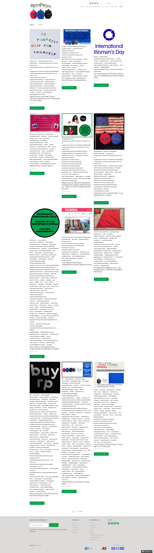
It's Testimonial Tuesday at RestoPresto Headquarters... (74, 79)
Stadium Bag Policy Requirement (102, 250)
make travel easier (34, 290)
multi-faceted (41, 441)
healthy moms (97, 393)
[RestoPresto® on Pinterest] (97, 3)
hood (104, 234)
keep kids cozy (65, 423)
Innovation (110, 234)
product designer (66, 450)
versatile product (81, 69)
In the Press (93, 525)
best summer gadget (35, 405)
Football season (66, 418)
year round (64, 479)
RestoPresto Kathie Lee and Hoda (70, 249)
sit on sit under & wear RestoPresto (39, 148)
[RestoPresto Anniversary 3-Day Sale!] (77, 377)
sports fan (50, 317)
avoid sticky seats (114, 231)
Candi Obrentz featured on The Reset (48, 63)
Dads (95, 391)
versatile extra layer (35, 338)
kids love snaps (105, 400)
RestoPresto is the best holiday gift (71, 165)
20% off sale (33, 240)
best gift (106, 151)
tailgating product (34, 334)
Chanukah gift (33, 259)
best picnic (44, 136)
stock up (32, 323)
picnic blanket (43, 309)
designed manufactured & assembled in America (74, 151)
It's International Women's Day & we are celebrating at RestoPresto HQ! (109, 76)
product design (84, 448)
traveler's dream (66, 67)
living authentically (50, 79)
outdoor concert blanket (43, 301)
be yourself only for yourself (45, 61)
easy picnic (44, 426)
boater (31, 252)
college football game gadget (37, 261)
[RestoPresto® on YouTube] (95, 3)
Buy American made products (48, 254)
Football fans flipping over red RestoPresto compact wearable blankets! (108, 270)
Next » (81, 511)
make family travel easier (36, 288)
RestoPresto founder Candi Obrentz (47, 88)
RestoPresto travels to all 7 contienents (72, 59)
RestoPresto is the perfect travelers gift (72, 54)
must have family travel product (38, 296)
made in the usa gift (35, 439)
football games (98, 234)
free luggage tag (34, 140)
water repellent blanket (68, 71)
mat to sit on (44, 290)
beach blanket (49, 242)
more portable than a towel (77, 429)
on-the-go (80, 433)
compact (45, 413)
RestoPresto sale (42, 146)
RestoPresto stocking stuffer (80, 172)
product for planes (66, 48)
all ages (64, 46)
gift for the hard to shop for (116, 165)
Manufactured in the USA (100, 176)
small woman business (116, 60)
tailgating (116, 252)
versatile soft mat (46, 338)
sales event (33, 462)
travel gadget (48, 155)
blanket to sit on (52, 407)
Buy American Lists (35, 254)
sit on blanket (33, 466)
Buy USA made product (36, 413)
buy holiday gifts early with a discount (39, 256)
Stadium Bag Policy (112, 248)
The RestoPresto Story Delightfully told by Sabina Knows (77, 264)
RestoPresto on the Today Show (70, 252)
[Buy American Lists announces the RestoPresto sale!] (45, 393)
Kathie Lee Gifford (83, 239)
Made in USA (108, 174)
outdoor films (54, 303)
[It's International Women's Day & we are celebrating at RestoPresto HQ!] (109, 54)
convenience (84, 402)
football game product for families (71, 416)
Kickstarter (74, 423)
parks (68, 444)
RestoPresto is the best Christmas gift (71, 163)
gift (57, 269)
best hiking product (35, 248)
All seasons (102, 389)
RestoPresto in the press (50, 90)
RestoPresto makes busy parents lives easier (73, 170)
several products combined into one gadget (105, 186)
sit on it (85, 59)
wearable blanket (47, 92)
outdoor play (42, 305)
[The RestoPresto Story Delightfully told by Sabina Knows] (77, 235)
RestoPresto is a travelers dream (70, 52)
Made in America (34, 437)
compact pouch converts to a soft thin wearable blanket (44, 71)
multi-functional (49, 81)
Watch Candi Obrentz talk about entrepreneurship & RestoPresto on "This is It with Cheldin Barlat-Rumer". (76, 186)
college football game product (37, 263)
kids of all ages (34, 286)
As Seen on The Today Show (37, 134)
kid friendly (48, 284)
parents (52, 144)
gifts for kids (118, 172)
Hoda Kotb (74, 239)
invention (118, 58)
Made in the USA (44, 437)
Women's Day (97, 71)
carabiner (118, 389)
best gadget (52, 244)
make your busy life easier (36, 142)
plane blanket (38, 311)
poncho (96, 238)
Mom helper (97, 404)
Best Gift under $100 (99, 153)
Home (82, 6)
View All (40, 24)
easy (89, 410)
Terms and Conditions (95, 537)
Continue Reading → (37, 108)
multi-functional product (36, 85)
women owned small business (69, 180)
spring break (50, 151)
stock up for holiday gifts (36, 326)
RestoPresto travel (66, 57)
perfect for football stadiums (113, 236)
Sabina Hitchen (66, 254)
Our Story (92, 523)
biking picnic (37, 407)
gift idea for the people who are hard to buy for (106, 170)
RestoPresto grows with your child (103, 421)
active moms (36, 395)
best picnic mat (34, 138)
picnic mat (51, 309)
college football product (68, 397)
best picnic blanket (53, 136)
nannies (46, 144)
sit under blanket (53, 468)
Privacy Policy (93, 539)
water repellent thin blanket (82, 71)
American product (44, 397)
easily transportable (35, 426)
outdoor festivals (44, 303)
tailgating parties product (47, 332)
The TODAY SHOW (84, 254)
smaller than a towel (35, 151)
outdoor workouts (34, 445)
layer (48, 286)
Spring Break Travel (35, 153)
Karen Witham (112, 396)
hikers (46, 282)
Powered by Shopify (119, 545)
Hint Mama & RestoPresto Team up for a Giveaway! (108, 445)
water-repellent (66, 73)
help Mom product (107, 393)
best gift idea (112, 151)
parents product (34, 309)
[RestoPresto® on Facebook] (93, 3)
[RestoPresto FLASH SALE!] (45, 132)
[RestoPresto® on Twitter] (90, 3)
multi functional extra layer (37, 81)
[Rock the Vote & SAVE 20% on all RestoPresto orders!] (109, 149)
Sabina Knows (74, 254)
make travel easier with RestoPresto (76, 46)
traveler (82, 65)
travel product (74, 65)
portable (69, 446)
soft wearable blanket (41, 317)
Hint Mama (116, 393)
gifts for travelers (98, 174)
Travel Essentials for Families (79, 63)
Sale (85, 450)
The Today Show (119, 257)
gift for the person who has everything (104, 167)
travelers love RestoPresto (69, 69)
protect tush (118, 414)
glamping (48, 280)
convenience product (35, 418)
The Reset (32, 92)
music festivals (47, 443)
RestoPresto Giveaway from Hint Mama (104, 419)
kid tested (55, 284)
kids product (42, 286)
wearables (49, 344)
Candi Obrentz (33, 63)
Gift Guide (117, 167)
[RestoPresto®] (41, 11)
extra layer (72, 412)
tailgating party (98, 257)
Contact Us (93, 527)
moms (46, 142)
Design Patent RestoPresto (37, 79)
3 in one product (42, 240)
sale (52, 460)
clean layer (50, 259)
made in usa (44, 439)
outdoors (49, 305)
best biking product (35, 244)
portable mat (42, 313)
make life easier (48, 288)
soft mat (32, 317)
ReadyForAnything (34, 315)
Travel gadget (65, 65)
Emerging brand (66, 239)
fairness (96, 56)
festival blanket (53, 426)
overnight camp (51, 445)
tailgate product (108, 252)
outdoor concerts (34, 303)
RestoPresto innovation (68, 50)
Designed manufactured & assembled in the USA (74, 153)
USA (50, 483)
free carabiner (46, 428)
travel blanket (77, 61)
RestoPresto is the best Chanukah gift (71, 161)
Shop (89, 450)
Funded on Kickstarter (77, 418)
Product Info (96, 6)
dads (40, 138)
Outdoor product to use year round (79, 439)
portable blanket (48, 311)
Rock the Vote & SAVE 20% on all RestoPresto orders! (108, 194)
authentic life (33, 61)
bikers (57, 405)
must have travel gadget (36, 298)
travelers (74, 67)
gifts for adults (109, 172)
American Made (98, 151)
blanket (45, 407)
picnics (31, 311)
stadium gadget (117, 250)
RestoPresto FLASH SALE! (41, 166)
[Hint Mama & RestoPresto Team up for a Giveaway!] (109, 387)
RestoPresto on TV (66, 172)
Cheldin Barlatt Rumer (67, 139)
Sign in (101, 3)
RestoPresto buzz (66, 241)
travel (70, 61)
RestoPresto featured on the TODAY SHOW (73, 245)
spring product (33, 155)
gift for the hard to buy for (100, 165)
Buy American (38, 252)
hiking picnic (33, 284)
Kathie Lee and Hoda (99, 236)
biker (53, 250)
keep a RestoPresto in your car (102, 398)
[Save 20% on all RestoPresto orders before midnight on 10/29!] (45, 238)
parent (31, 307)
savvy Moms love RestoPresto (101, 425)
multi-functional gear (49, 83)
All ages (96, 389)
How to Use (105, 6)
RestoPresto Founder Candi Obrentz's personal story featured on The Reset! (45, 98)
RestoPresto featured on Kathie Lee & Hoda (73, 243)
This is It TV (65, 174)
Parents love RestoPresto (46, 307)
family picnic (79, 412)
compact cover (33, 65)
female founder (104, 56)
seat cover (117, 244)
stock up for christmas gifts (43, 323)
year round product (106, 442)
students (41, 155)
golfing (37, 282)
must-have (32, 301)
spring (43, 151)
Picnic (41, 449)
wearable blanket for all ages (37, 94)
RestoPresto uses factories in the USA (103, 244)
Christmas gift (42, 259)
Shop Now (89, 6)
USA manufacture (73, 174)
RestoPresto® (37, 545)
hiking (51, 282)
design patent (33, 420)
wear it (73, 73)
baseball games (50, 134)
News (32, 25)
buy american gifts (48, 252)
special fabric (84, 458)
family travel (87, 412)
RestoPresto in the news (36, 90)
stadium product (98, 252)
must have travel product (50, 298)
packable (56, 305)
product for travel (77, 48)
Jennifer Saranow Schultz (100, 396)
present (37, 451)
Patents (92, 532)
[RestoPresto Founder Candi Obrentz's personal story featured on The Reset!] (45, 59)
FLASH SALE (46, 138)
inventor (96, 60)
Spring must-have (46, 153)
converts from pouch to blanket (38, 77)
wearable (38, 92)
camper (53, 256)
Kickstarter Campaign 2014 (97, 535)
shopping (64, 452)
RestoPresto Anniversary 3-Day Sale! (76, 483)
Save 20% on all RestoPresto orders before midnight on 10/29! (44, 348)
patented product (104, 60)
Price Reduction (74, 448)
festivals (32, 428)
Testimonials (113, 6)
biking (31, 407)
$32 (31, 395)
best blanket (44, 244)
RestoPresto (33, 88)
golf (54, 280)
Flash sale (38, 428)
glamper (42, 280)
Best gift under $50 (35, 136)
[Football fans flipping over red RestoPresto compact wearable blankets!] (109, 229)
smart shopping (98, 188)
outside (81, 441)
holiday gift (41, 284)
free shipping (43, 140)
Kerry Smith (43, 434)
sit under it (64, 61)
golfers (31, 282)
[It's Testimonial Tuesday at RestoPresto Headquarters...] (77, 44)
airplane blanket (45, 395)
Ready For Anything (49, 85)
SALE (49, 146)
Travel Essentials (66, 63)
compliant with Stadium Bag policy (71, 402)
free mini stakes (34, 430)
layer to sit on (54, 286)
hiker (41, 282)
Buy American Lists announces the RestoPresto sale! (43, 494)
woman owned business (117, 69)
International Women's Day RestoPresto (104, 58)
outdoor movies (34, 305)
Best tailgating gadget (45, 250)
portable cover (33, 313)
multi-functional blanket (36, 83)
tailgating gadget (34, 332)
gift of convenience (99, 172)
